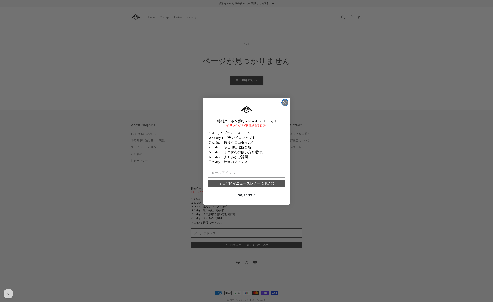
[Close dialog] (285, 102)
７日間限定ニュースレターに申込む (246, 183)
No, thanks (247, 194)
